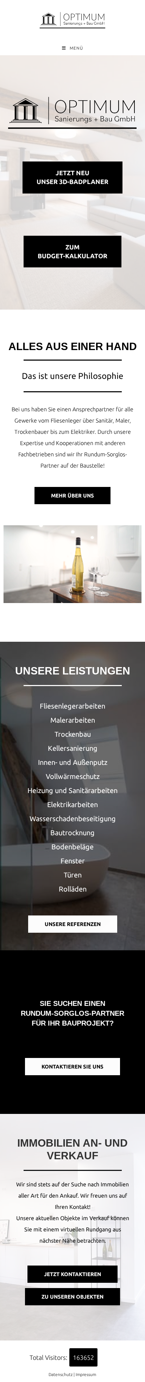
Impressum (86, 1374)
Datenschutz (60, 1374)
